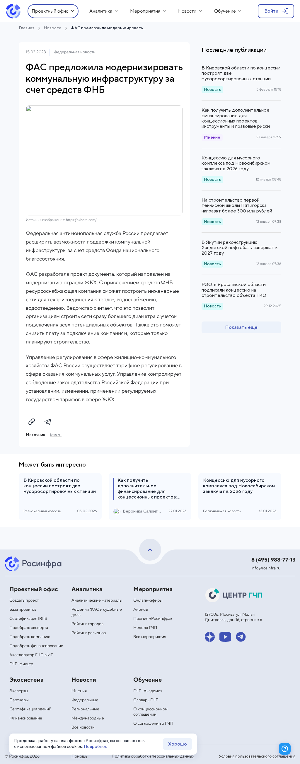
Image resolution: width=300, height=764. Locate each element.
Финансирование (25, 718)
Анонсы (140, 609)
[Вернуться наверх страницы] (150, 550)
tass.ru (56, 435)
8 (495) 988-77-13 (273, 560)
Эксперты (18, 691)
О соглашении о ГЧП (153, 723)
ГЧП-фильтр (21, 664)
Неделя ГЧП (145, 627)
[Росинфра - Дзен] (210, 637)
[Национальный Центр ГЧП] (234, 595)
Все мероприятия (149, 636)
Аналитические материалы (96, 600)
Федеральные (84, 700)
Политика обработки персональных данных (153, 756)
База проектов (22, 609)
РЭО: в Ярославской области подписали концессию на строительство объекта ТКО (234, 290)
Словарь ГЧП (146, 700)
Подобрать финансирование (36, 646)
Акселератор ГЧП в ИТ (31, 655)
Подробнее (96, 746)
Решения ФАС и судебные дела (96, 612)
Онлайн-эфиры (148, 600)
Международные (87, 718)
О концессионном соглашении (150, 712)
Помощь (79, 756)
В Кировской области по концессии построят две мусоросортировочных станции (241, 73)
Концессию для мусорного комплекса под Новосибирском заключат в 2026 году (236, 163)
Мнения (79, 691)
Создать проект (24, 600)
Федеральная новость (74, 52)
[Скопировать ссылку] (32, 422)
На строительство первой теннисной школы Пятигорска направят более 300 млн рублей (237, 205)
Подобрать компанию (29, 636)
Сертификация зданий (30, 709)
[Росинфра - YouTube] (225, 637)
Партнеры (19, 700)
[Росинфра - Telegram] (241, 637)
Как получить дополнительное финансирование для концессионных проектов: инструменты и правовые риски (236, 118)
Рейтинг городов (87, 624)
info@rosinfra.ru (265, 568)
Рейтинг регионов (88, 633)
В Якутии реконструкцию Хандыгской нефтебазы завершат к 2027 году (240, 247)
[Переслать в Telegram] (48, 422)
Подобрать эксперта (28, 627)
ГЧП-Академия (147, 691)
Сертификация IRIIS (28, 618)
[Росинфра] (34, 564)
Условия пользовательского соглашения (257, 756)
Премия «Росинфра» (152, 618)
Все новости (83, 727)
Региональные (85, 709)
